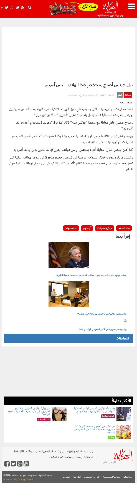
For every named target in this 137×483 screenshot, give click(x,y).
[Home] (110, 9)
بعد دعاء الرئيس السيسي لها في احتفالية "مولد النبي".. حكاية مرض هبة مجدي (94, 410)
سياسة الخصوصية (111, 477)
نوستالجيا (69, 457)
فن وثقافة (88, 457)
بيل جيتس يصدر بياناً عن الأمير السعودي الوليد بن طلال (102, 329)
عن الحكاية (127, 477)
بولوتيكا (60, 451)
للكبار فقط (19, 451)
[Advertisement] (68, 54)
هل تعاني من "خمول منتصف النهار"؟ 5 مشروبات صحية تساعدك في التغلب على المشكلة (94, 429)
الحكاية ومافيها (75, 451)
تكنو (120, 95)
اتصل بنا (66, 477)
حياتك (127, 95)
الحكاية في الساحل (44, 451)
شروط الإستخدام (92, 477)
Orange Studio (26, 479)
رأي (91, 451)
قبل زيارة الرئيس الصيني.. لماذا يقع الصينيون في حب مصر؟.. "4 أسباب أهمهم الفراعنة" (28, 411)
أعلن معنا (77, 477)
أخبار (86, 451)
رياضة (79, 457)
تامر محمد (124, 102)
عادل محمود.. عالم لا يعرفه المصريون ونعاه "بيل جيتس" (101, 314)
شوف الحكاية (56, 457)
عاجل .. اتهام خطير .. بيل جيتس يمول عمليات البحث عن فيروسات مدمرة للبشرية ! (91, 275)
